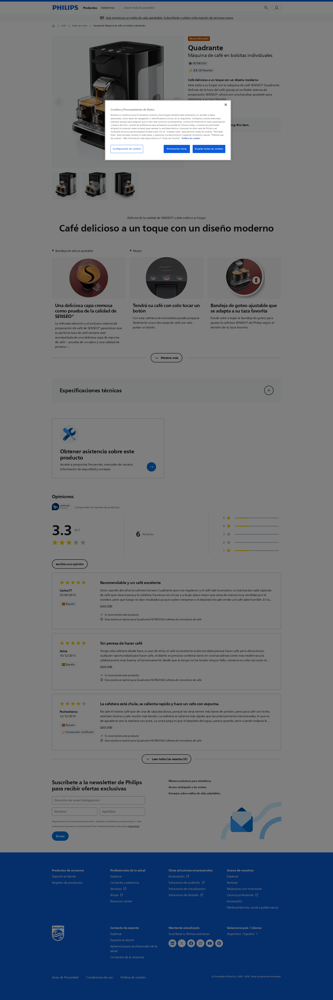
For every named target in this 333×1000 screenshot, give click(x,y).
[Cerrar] (225, 104)
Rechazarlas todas (177, 149)
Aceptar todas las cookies (209, 149)
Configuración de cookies (127, 149)
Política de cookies (191, 138)
